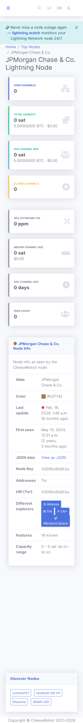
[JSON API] (49, 8)
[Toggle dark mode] (69, 8)
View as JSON (53, 457)
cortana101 (20, 693)
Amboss (52, 504)
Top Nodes (30, 46)
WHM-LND (41, 702)
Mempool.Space (55, 523)
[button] (39, 8)
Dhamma (19, 702)
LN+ (63, 511)
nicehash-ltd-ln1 (48, 693)
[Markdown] (59, 8)
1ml (49, 511)
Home (11, 46)
